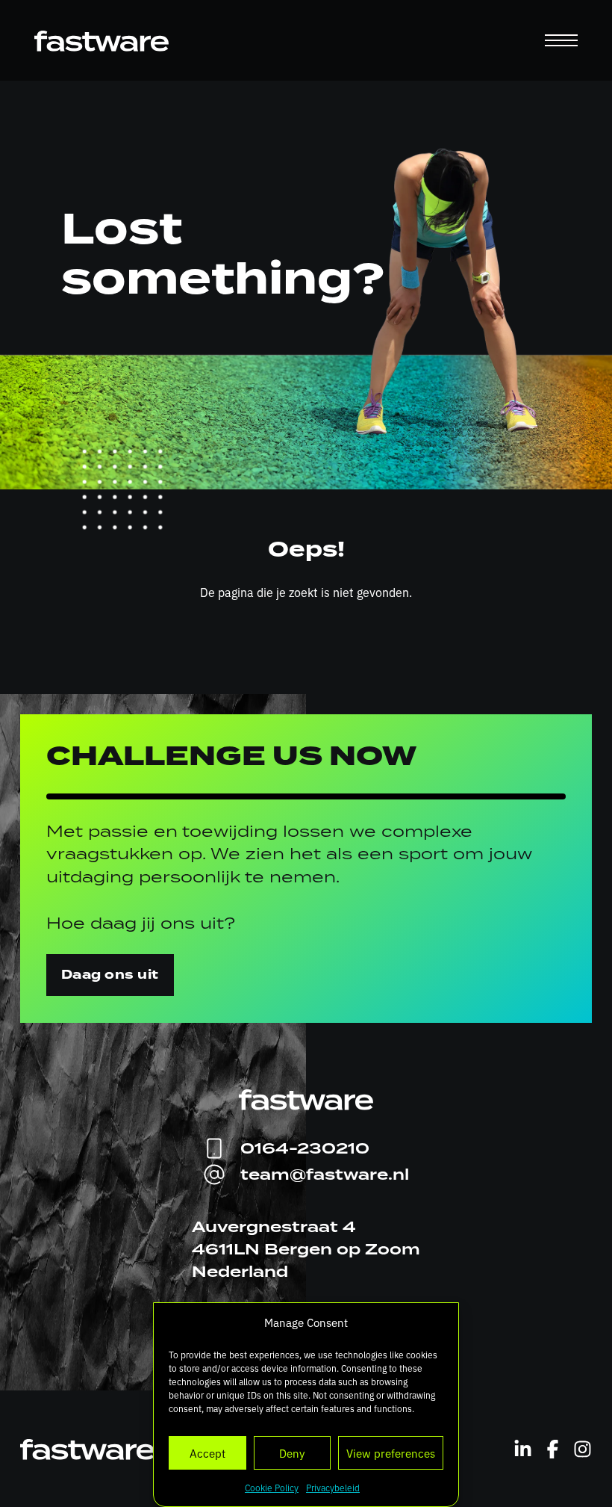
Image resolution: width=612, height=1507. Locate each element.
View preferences (390, 1453)
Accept (207, 1453)
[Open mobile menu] (561, 40)
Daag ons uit (110, 974)
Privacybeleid (333, 1488)
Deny (292, 1453)
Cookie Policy (272, 1488)
